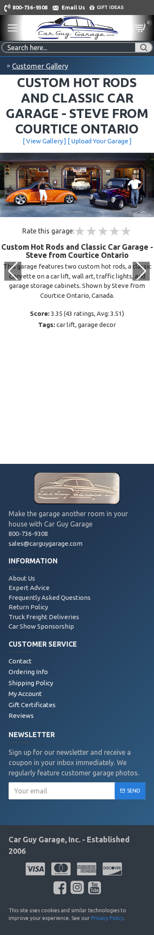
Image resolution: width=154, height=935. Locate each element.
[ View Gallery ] (44, 141)
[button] (141, 271)
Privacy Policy (107, 918)
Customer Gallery (40, 66)
